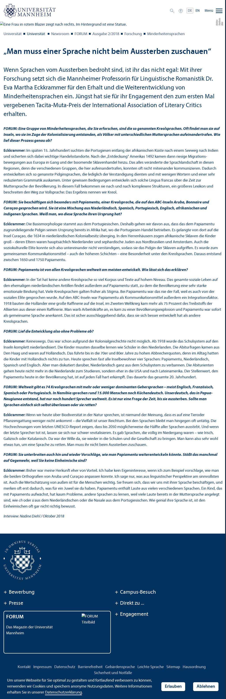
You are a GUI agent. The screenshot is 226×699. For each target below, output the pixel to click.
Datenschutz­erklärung (63, 692)
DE (190, 11)
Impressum (42, 667)
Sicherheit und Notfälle (113, 673)
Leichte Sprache (150, 667)
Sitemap (173, 667)
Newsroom (60, 34)
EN (198, 11)
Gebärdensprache (120, 667)
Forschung (133, 34)
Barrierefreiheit (90, 667)
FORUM (81, 34)
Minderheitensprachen (166, 34)
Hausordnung (194, 667)
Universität (13, 34)
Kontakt (24, 667)
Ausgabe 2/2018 (105, 34)
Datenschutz (64, 667)
